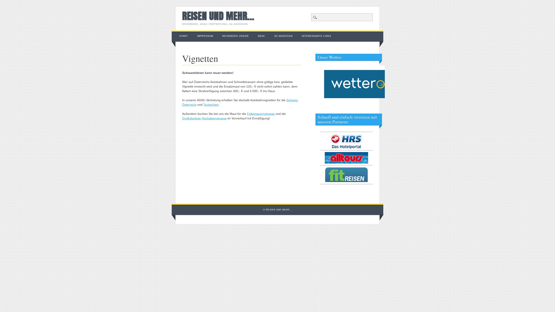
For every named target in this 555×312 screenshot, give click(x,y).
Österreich (189, 104)
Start (183, 36)
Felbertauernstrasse (261, 113)
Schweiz (292, 100)
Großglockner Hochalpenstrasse (204, 118)
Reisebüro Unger (235, 36)
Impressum (205, 36)
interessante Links (316, 36)
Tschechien (211, 104)
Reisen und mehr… (218, 15)
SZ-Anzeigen (283, 36)
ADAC (261, 36)
